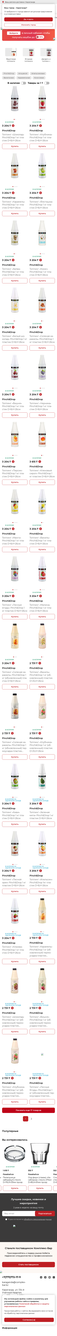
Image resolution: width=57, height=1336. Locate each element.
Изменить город (28, 25)
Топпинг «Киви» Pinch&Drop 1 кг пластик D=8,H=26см (13, 815)
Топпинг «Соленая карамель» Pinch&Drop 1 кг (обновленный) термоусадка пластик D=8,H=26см (14, 747)
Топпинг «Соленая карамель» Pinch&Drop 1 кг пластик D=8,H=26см (42, 339)
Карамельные (24, 78)
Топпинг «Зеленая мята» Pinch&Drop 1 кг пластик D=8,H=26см (41, 815)
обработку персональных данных (37, 1219)
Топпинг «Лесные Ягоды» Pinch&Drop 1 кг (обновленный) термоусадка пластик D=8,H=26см (42, 1092)
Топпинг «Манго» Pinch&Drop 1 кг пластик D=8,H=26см (13, 540)
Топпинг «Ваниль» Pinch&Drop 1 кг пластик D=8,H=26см (41, 540)
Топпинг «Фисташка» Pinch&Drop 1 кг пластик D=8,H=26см (41, 205)
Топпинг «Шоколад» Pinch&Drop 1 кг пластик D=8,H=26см (13, 137)
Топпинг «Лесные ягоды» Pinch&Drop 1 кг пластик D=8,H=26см (14, 608)
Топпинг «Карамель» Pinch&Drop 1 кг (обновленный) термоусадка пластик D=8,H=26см (41, 951)
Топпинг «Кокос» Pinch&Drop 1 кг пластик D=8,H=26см (41, 272)
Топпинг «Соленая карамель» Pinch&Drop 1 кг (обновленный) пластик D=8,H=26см (14, 676)
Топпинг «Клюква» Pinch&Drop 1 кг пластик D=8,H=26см (13, 950)
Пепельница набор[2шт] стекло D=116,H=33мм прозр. (13, 1179)
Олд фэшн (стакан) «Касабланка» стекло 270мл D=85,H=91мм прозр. (40, 1179)
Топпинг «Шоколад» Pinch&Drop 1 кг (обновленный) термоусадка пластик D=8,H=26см (13, 1021)
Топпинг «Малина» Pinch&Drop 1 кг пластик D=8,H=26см (41, 608)
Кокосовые (39, 78)
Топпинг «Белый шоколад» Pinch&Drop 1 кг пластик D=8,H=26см (14, 339)
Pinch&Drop (9, 73)
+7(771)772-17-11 (11, 1277)
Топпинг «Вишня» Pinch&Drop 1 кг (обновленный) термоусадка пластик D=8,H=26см (40, 1021)
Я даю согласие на (29, 1219)
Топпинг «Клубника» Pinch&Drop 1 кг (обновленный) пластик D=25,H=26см (41, 746)
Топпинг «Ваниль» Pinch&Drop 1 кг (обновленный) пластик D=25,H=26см (41, 676)
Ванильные (9, 78)
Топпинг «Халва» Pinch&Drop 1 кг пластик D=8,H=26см (13, 272)
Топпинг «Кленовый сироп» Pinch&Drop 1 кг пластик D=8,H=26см (42, 473)
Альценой (22, 73)
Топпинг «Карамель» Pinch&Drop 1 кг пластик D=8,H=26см (13, 205)
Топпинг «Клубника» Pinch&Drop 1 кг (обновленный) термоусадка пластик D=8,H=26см (13, 1092)
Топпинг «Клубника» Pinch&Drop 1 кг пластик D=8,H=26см (41, 137)
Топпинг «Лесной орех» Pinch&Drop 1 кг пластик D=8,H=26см (14, 882)
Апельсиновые (38, 73)
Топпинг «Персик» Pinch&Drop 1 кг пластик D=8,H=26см (13, 473)
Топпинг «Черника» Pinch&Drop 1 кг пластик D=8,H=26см (41, 406)
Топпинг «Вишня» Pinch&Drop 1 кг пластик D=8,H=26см (13, 406)
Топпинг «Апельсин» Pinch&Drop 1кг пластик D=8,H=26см (41, 882)
